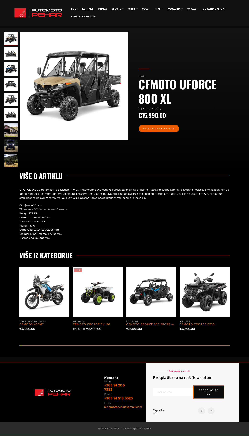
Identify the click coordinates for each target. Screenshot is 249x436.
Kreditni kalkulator (83, 16)
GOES (145, 8)
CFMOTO (116, 8)
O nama (102, 8)
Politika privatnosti (108, 428)
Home (74, 8)
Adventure (24, 321)
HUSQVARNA (173, 8)
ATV (74, 321)
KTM (157, 8)
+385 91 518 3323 (118, 398)
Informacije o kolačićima (137, 428)
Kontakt (87, 8)
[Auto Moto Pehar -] (38, 13)
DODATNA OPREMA (213, 8)
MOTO (42, 321)
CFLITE (131, 8)
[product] (44, 292)
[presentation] (20, 86)
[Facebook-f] (201, 410)
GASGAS (191, 8)
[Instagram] (211, 410)
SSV (136, 321)
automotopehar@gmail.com (123, 407)
